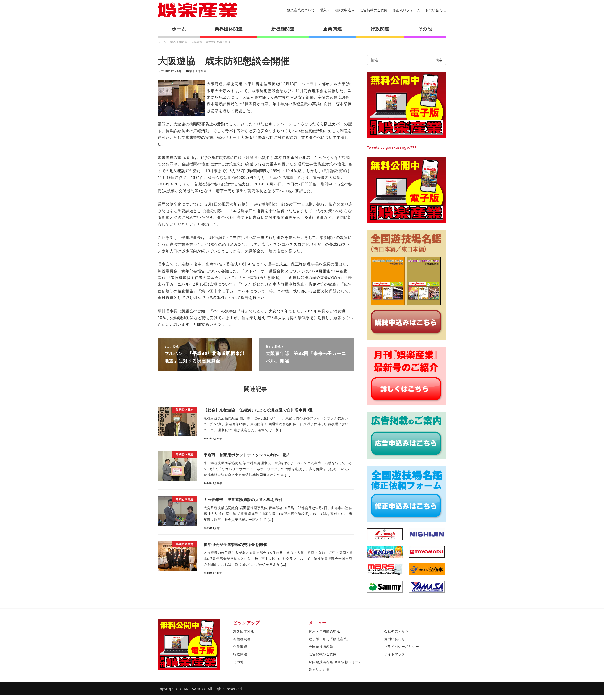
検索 (439, 60)
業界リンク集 (319, 669)
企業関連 (240, 646)
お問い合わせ (435, 10)
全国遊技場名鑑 (321, 646)
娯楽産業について (301, 10)
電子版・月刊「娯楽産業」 (330, 639)
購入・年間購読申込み (337, 10)
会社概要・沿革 (396, 631)
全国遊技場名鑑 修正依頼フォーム (335, 662)
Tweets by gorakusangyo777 (392, 147)
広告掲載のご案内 (373, 10)
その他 (238, 662)
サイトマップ (394, 654)
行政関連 (240, 654)
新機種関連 (242, 639)
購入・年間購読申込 (324, 631)
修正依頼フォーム (406, 10)
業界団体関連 (197, 71)
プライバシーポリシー (401, 646)
